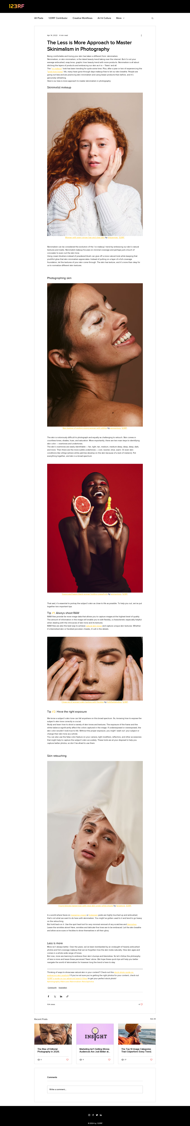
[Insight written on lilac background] (95, 1034)
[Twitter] (97, 1115)
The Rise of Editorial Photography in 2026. (48, 1050)
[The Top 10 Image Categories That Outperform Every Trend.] (137, 1034)
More (118, 18)
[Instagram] (89, 1115)
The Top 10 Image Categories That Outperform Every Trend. (136, 1050)
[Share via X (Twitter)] (55, 996)
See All (153, 1019)
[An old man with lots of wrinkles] (53, 1034)
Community (52, 988)
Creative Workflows (82, 18)
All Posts (38, 18)
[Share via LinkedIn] (61, 996)
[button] (152, 18)
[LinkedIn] (101, 1115)
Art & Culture (104, 18)
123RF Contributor (57, 18)
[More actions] (141, 35)
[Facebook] (93, 1115)
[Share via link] (67, 996)
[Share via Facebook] (48, 996)
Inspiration (63, 988)
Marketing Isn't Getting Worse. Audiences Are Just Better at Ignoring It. (94, 1050)
